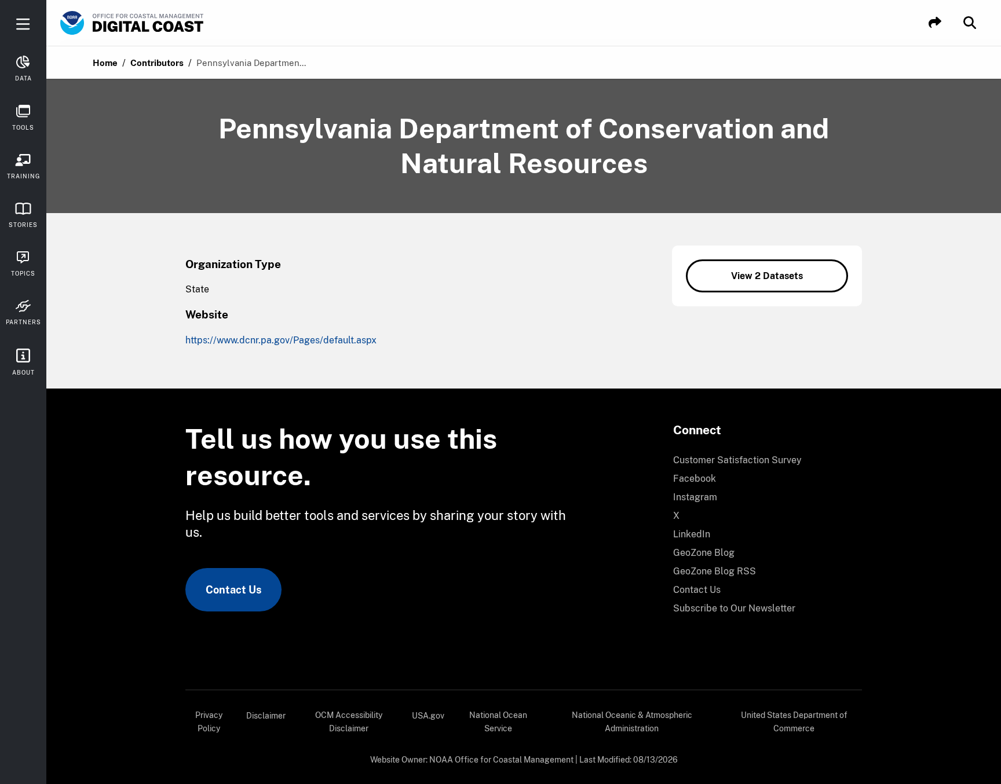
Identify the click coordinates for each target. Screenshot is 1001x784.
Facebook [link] (694, 478)
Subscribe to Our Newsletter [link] (734, 608)
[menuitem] (760, 460)
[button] (935, 23)
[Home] (164, 23)
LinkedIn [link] (691, 534)
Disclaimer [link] (266, 715)
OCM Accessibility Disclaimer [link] (348, 721)
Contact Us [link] (233, 590)
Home (105, 63)
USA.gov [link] (428, 715)
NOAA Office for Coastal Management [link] (501, 759)
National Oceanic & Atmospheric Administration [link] (632, 721)
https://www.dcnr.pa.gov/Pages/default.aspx (281, 340)
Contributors (157, 63)
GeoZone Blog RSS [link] (714, 571)
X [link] (676, 515)
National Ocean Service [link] (498, 721)
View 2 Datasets (767, 275)
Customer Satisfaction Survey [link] (737, 460)
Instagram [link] (695, 497)
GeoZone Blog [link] (704, 552)
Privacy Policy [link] (208, 721)
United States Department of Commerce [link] (794, 721)
